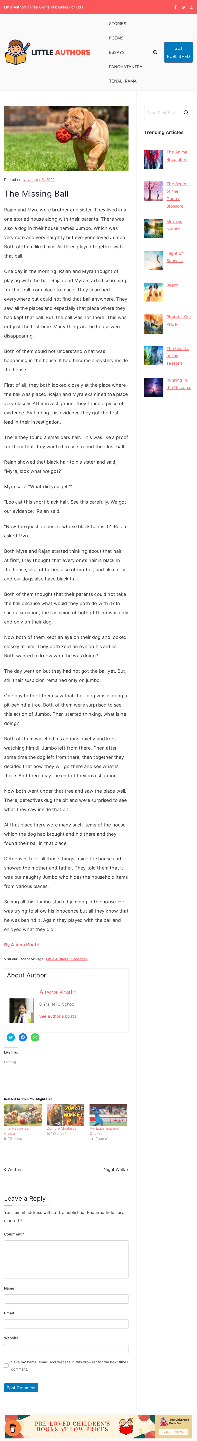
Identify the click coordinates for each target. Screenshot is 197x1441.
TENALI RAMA (123, 81)
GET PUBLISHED (178, 52)
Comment (14, 1234)
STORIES (117, 23)
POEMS (116, 37)
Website (11, 1338)
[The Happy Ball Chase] (23, 1115)
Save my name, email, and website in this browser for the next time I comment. (69, 1365)
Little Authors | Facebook (66, 959)
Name (9, 1288)
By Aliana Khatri (22, 944)
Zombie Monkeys (61, 1128)
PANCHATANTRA (126, 66)
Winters (14, 1169)
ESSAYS (117, 52)
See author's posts (57, 1016)
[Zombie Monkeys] (66, 1115)
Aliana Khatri (58, 992)
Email (9, 1313)
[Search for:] (168, 112)
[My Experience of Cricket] (108, 1115)
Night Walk (114, 1169)
